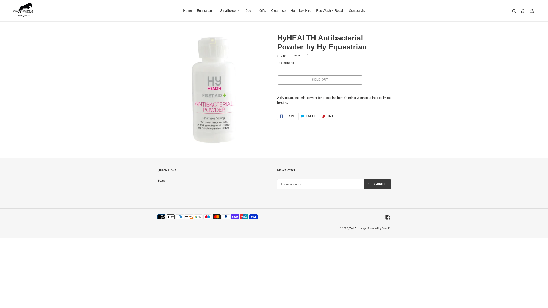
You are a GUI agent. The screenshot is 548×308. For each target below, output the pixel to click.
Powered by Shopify (379, 228)
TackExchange (357, 228)
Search (162, 180)
